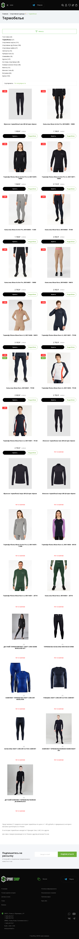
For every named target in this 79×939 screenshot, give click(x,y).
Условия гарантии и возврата (8, 893)
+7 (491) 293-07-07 (8, 916)
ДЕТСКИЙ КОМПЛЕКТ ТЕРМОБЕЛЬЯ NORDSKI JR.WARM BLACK (20, 800)
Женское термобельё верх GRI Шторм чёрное (58, 493)
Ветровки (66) (6, 73)
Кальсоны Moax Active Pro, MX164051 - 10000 (20, 282)
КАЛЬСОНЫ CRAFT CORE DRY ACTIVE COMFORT (20, 749)
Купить (15, 136)
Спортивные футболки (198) (11, 45)
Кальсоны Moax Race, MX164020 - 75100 (59, 230)
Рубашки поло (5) (8, 54)
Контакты (3, 905)
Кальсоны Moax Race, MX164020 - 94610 (59, 282)
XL (21, 274)
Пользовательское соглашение (48, 893)
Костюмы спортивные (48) (11, 62)
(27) (8, 40)
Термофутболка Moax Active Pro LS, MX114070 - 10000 (20, 177)
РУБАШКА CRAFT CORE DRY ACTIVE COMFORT (58, 698)
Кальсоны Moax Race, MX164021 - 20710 (59, 596)
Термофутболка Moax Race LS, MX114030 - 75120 (59, 388)
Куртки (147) (6, 59)
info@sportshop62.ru (9, 928)
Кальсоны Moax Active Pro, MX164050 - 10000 (59, 124)
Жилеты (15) (6, 67)
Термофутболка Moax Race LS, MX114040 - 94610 (20, 335)
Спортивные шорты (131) (10, 42)
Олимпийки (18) (7, 56)
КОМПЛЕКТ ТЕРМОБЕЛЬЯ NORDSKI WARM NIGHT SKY (59, 749)
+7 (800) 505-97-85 (8, 918)
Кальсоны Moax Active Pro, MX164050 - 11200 (20, 230)
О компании (4, 888)
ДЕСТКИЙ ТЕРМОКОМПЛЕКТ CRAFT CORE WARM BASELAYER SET (20, 647)
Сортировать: (8, 83)
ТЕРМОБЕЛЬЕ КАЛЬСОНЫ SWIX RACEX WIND (59, 647)
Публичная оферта (45, 896)
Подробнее (32, 136)
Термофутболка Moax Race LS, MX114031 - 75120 (20, 441)
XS (55, 380)
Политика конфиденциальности (48, 888)
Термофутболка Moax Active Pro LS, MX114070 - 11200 (20, 545)
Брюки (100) (6, 76)
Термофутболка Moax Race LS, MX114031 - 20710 (20, 596)
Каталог (44, 879)
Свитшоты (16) (7, 51)
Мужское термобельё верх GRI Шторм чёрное (20, 493)
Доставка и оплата (5, 896)
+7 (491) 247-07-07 (8, 923)
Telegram (39, 5)
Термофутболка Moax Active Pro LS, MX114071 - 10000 (59, 177)
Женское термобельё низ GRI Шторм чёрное (59, 441)
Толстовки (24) (7, 37)
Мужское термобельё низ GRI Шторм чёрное (20, 124)
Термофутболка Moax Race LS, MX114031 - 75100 (59, 335)
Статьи (3, 901)
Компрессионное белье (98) (11, 65)
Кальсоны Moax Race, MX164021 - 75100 (20, 388)
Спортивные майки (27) (10, 48)
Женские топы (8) (8, 70)
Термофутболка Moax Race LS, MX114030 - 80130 (59, 544)
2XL (20, 116)
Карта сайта (44, 901)
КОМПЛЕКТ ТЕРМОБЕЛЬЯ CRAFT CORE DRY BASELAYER (20, 698)
